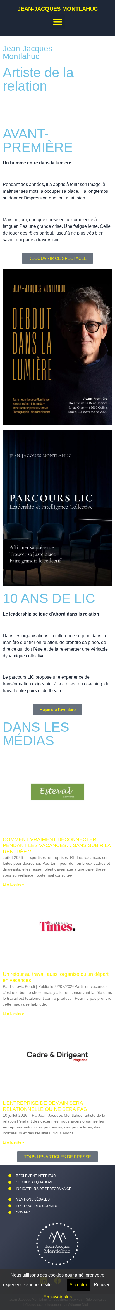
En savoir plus (58, 1297)
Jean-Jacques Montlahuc (58, 9)
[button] (57, 21)
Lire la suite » (13, 885)
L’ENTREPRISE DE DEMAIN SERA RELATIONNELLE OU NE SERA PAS (45, 1106)
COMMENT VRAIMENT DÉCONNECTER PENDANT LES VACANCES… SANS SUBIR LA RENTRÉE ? (57, 845)
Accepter (78, 1284)
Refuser (101, 1284)
